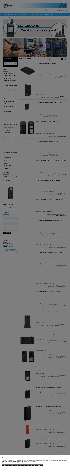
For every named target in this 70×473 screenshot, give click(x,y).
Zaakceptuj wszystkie (37, 465)
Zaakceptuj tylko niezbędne (10, 465)
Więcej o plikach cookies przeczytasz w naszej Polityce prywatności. (12, 462)
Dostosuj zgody (24, 465)
